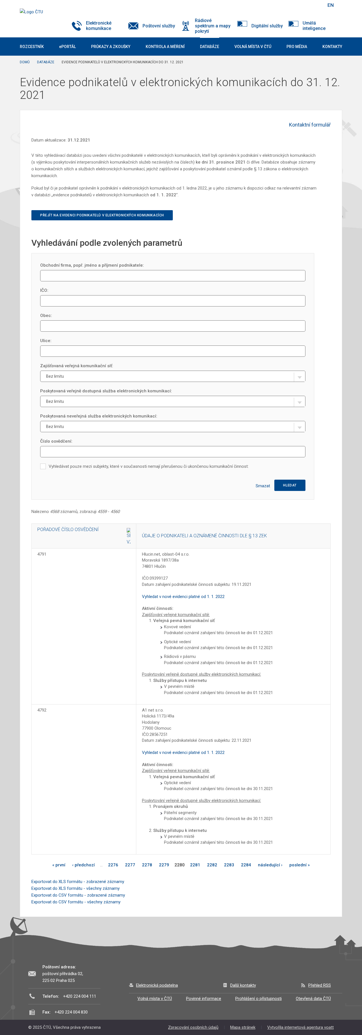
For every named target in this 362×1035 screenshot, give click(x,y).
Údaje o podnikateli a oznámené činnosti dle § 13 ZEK (204, 535)
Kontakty (332, 46)
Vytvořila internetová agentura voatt (300, 1027)
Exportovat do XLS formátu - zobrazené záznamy (77, 881)
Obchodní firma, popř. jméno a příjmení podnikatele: (92, 265)
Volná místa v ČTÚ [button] (252, 46)
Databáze (45, 62)
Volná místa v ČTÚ (154, 998)
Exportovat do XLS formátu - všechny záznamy (75, 888)
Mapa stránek (242, 1027)
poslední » (299, 864)
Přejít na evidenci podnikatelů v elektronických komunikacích (102, 215)
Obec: (46, 315)
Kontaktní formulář (310, 125)
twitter (292, 5)
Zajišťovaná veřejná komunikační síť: (76, 365)
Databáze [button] (209, 46)
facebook (282, 5)
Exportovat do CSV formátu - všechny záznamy (75, 901)
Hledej (316, 5)
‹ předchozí (83, 864)
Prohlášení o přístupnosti (258, 998)
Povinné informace (203, 998)
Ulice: (45, 340)
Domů (25, 62)
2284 (246, 864)
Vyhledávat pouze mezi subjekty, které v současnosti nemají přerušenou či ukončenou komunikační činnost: (149, 466)
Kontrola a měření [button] (165, 46)
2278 (147, 864)
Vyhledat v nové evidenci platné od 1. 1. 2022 (183, 596)
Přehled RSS (319, 985)
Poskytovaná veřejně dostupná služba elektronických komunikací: (106, 390)
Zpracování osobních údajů (193, 1027)
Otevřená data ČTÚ (313, 998)
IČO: (44, 290)
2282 (212, 864)
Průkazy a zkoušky (110, 46)
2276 (113, 864)
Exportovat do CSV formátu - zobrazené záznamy (78, 895)
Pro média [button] (296, 46)
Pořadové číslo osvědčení (68, 529)
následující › (270, 864)
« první (58, 864)
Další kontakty (243, 985)
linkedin (302, 5)
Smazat (263, 485)
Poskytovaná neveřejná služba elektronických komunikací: (98, 416)
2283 (229, 864)
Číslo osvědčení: (56, 441)
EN (330, 5)
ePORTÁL (67, 46)
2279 (164, 864)
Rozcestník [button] (32, 46)
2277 (130, 864)
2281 (195, 864)
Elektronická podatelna (157, 985)
